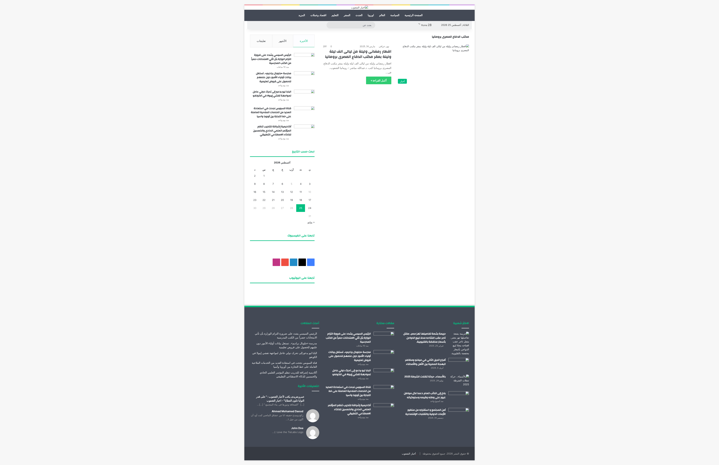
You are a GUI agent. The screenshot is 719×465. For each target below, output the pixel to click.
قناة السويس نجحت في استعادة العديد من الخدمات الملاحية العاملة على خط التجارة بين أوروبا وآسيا (271, 112)
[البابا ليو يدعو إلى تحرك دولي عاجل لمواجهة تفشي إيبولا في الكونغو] (304, 97)
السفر (347, 15)
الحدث (359, 15)
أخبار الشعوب (409, 453)
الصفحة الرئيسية (414, 15)
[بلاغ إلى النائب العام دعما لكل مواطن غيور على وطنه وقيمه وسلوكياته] (458, 398)
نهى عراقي (384, 46)
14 (273, 191)
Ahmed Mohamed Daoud (287, 411)
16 (255, 191)
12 (291, 191)
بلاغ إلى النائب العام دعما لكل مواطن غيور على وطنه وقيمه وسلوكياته (425, 395)
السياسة (394, 15)
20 (282, 199)
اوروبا (371, 15)
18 (300, 199)
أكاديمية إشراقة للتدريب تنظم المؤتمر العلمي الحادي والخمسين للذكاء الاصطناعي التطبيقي (272, 130)
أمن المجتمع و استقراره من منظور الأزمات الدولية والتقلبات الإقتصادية (425, 412)
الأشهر (282, 41)
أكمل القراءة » (379, 80)
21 (273, 199)
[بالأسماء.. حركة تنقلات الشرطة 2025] (458, 382)
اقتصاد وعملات (318, 15)
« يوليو (311, 222)
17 (310, 199)
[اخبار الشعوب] (359, 7)
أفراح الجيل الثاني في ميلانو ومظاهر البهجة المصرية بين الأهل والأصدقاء (425, 362)
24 (309, 207)
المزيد (301, 15)
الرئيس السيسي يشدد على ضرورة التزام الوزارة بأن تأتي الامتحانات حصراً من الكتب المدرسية (271, 59)
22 (264, 199)
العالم (382, 15)
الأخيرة (304, 41)
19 (291, 199)
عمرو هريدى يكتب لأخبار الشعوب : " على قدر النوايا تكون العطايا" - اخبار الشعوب (280, 398)
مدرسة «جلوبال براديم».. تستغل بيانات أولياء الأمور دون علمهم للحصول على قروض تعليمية (273, 77)
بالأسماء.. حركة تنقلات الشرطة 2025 (425, 376)
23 (254, 199)
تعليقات (261, 41)
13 (282, 191)
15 (264, 191)
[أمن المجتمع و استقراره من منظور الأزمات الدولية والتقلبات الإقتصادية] (458, 415)
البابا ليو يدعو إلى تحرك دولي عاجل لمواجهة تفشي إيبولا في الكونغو (272, 93)
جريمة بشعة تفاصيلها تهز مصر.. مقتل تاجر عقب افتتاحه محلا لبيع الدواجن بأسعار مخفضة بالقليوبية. (424, 337)
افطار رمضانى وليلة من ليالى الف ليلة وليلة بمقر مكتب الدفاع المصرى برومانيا (358, 54)
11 (301, 191)
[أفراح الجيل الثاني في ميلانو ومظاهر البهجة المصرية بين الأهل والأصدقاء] (458, 365)
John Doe (297, 428)
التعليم (335, 15)
